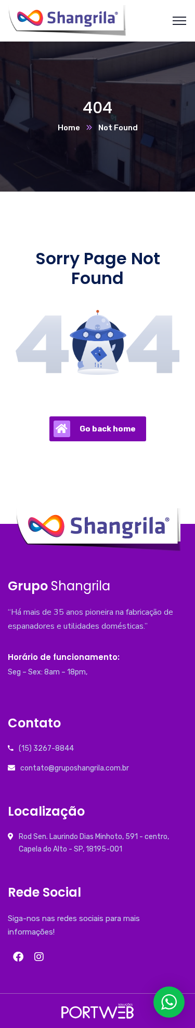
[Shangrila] (67, 20)
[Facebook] (18, 956)
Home (69, 127)
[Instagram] (39, 956)
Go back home (108, 429)
